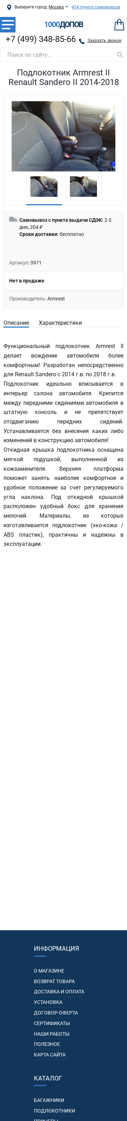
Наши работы (51, 1034)
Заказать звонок (104, 40)
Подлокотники (54, 1111)
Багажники (49, 1100)
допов (63, 25)
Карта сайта (50, 1055)
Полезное (47, 1044)
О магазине (49, 971)
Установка (48, 1002)
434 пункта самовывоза (96, 7)
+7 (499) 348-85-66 (41, 39)
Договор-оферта (56, 1013)
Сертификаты (52, 1023)
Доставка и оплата (59, 991)
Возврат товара (54, 981)
